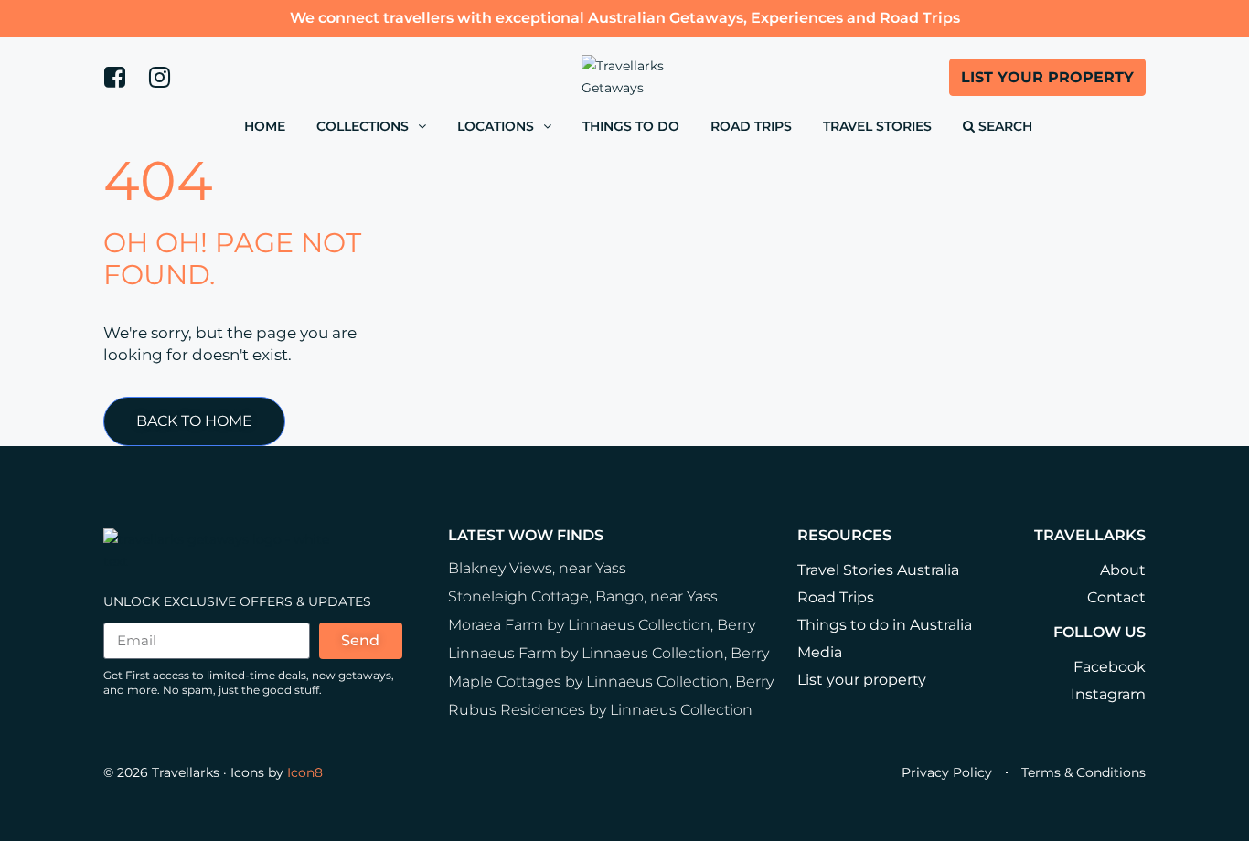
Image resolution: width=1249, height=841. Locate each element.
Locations (495, 126)
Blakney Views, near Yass (537, 568)
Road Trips (751, 126)
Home (264, 126)
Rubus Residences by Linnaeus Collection (600, 710)
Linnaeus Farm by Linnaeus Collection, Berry (608, 653)
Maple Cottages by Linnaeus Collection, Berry (611, 681)
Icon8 (305, 772)
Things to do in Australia (884, 624)
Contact (1116, 597)
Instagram (1108, 694)
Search (1003, 126)
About (1123, 570)
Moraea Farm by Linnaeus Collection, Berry (601, 624)
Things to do (630, 126)
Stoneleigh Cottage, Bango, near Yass (583, 596)
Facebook (1109, 667)
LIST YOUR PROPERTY (1047, 77)
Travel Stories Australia (878, 570)
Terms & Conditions (1083, 772)
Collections (362, 126)
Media (819, 652)
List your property (861, 679)
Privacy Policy (947, 772)
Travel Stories (877, 126)
